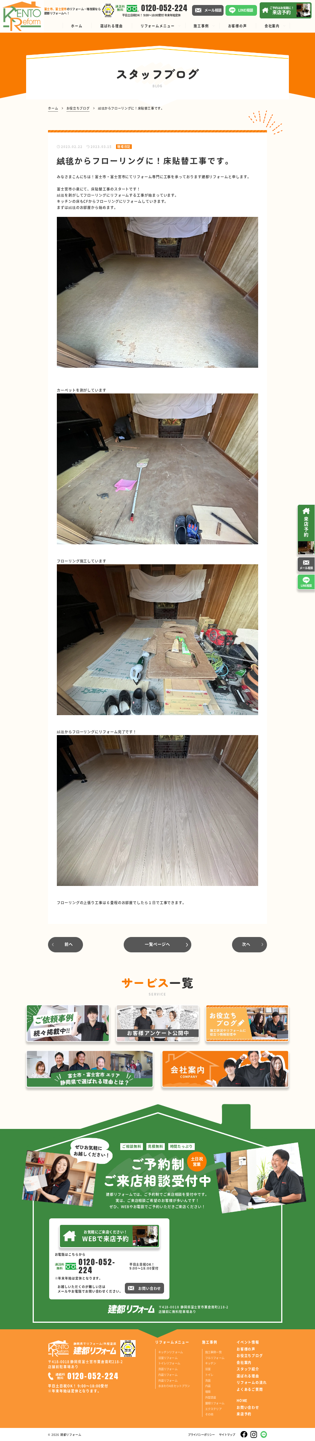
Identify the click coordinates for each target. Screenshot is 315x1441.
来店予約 (244, 1414)
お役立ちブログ (250, 1355)
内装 (208, 1385)
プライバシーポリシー (201, 1434)
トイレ (209, 1374)
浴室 (208, 1369)
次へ (246, 944)
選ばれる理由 (248, 1376)
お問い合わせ (248, 1407)
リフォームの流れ (252, 1382)
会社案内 (244, 1362)
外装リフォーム (167, 1380)
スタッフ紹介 (248, 1369)
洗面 (208, 1380)
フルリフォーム (214, 1357)
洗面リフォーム (167, 1369)
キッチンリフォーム (170, 1352)
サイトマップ (227, 1434)
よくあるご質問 (250, 1389)
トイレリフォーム (169, 1363)
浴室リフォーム (167, 1357)
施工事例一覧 (213, 1352)
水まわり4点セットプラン (174, 1385)
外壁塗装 (210, 1397)
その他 (209, 1414)
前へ (69, 944)
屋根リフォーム (214, 1403)
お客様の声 (246, 1349)
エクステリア (213, 1408)
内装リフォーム (167, 1374)
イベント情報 (248, 1342)
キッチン (210, 1363)
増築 (208, 1391)
